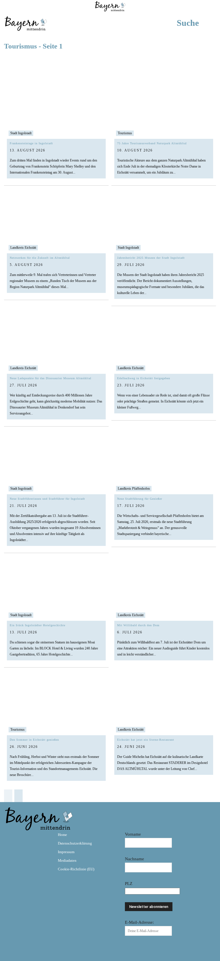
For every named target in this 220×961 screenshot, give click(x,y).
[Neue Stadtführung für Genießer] (163, 463)
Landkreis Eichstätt (23, 248)
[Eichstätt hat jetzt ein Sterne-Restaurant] (163, 704)
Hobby (123, 60)
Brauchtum (21, 60)
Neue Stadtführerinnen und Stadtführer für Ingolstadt (47, 498)
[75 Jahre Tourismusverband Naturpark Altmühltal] (163, 108)
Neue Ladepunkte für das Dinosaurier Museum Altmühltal (50, 378)
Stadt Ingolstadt (21, 133)
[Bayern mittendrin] (25, 23)
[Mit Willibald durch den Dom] (163, 590)
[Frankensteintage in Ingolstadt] (56, 108)
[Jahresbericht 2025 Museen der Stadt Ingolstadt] (163, 222)
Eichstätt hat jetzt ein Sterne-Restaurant (145, 739)
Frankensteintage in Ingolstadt (31, 143)
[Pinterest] (44, 839)
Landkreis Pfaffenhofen (134, 489)
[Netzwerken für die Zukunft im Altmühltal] (56, 222)
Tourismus (125, 133)
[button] (196, 23)
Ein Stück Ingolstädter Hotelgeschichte (37, 625)
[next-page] (18, 795)
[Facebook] (11, 839)
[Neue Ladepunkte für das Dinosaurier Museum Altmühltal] (56, 343)
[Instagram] (27, 839)
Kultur (203, 60)
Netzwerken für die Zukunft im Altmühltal (40, 257)
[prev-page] (8, 795)
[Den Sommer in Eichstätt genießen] (56, 704)
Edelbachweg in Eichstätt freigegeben (143, 378)
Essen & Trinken (76, 60)
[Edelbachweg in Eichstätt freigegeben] (163, 343)
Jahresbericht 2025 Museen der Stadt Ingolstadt (151, 257)
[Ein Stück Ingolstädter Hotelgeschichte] (56, 590)
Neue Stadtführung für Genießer (139, 498)
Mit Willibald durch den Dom (138, 625)
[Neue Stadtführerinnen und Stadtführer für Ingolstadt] (56, 463)
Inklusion (162, 60)
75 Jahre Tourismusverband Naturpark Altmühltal (152, 143)
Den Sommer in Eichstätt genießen (34, 739)
